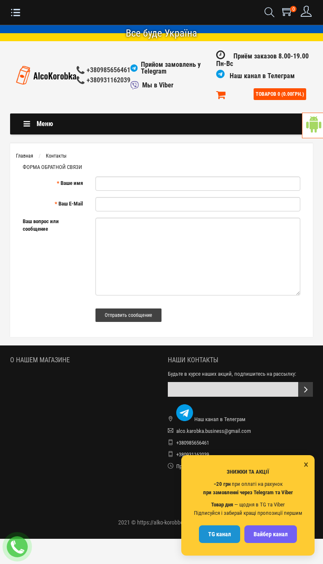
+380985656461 (108, 70)
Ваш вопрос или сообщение (41, 225)
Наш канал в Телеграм (261, 76)
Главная (24, 156)
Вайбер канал (271, 534)
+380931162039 (108, 80)
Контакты (56, 156)
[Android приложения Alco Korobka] (312, 125)
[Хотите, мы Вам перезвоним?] (17, 546)
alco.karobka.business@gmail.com (213, 431)
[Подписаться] (305, 389)
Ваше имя (72, 183)
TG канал (219, 534)
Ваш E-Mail (70, 203)
